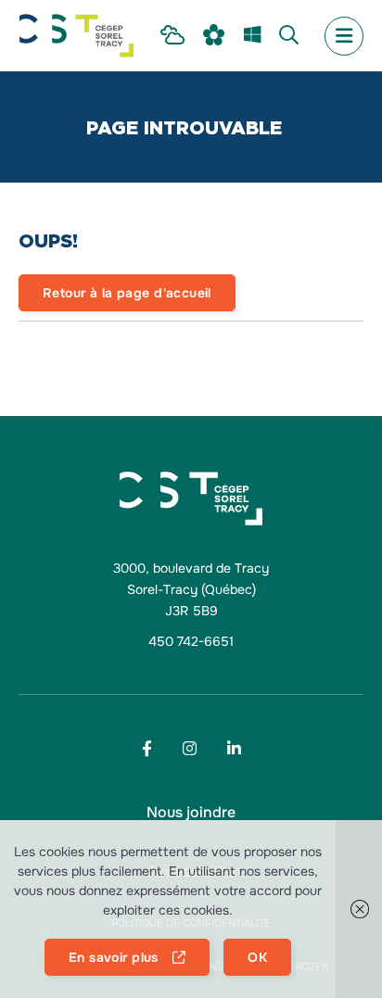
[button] (359, 909)
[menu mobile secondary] (344, 36)
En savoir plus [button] (114, 957)
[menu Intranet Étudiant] (172, 36)
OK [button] (257, 957)
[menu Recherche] (289, 36)
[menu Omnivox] (214, 35)
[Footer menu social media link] (147, 748)
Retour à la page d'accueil (127, 292)
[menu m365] (252, 36)
